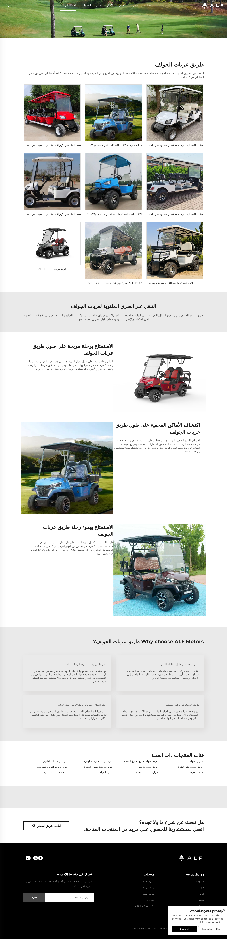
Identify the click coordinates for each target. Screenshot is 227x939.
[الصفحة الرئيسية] (212, 5)
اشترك (34, 897)
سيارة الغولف (105, 772)
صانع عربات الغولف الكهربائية (52, 766)
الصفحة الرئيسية (67, 5)
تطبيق (122, 5)
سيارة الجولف (148, 881)
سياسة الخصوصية (139, 928)
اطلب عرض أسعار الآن (46, 826)
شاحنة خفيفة (196, 772)
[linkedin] (28, 858)
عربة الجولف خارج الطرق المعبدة (141, 761)
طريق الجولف (196, 761)
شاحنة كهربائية (147, 887)
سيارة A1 (150, 900)
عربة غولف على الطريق (55, 761)
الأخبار (110, 5)
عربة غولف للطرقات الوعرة (98, 761)
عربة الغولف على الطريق (190, 766)
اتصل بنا (147, 5)
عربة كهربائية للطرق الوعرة (98, 766)
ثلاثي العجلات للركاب (144, 906)
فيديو (98, 5)
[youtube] (35, 858)
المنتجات (86, 5)
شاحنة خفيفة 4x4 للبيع (55, 772)
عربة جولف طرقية (148, 766)
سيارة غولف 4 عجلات (146, 772)
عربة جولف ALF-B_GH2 (52, 268)
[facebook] (40, 858)
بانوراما (134, 5)
